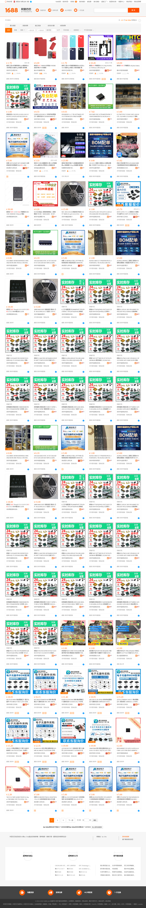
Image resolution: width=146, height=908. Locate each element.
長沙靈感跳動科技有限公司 (123, 656)
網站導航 (108, 901)
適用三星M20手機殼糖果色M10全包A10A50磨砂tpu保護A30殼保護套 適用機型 (73, 67)
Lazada (140, 904)
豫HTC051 (70, 869)
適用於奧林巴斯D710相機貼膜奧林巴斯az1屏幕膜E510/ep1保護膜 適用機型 (73, 164)
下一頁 (70, 820)
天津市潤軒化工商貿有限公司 (109, 872)
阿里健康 (128, 904)
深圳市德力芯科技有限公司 (40, 119)
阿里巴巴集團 (7, 904)
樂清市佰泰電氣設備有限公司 (121, 872)
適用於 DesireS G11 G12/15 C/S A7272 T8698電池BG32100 (17, 310)
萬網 (105, 904)
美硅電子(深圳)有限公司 (12, 168)
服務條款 (78, 901)
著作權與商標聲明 (61, 901)
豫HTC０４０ (71, 875)
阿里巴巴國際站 (17, 904)
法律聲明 (71, 901)
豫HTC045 (58, 872)
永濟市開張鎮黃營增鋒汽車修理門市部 (124, 865)
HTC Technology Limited (86, 865)
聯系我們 (101, 901)
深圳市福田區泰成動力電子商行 (123, 753)
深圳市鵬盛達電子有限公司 (68, 217)
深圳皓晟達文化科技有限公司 (123, 168)
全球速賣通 (38, 904)
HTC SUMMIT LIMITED (86, 869)
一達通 (134, 904)
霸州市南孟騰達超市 (130, 869)
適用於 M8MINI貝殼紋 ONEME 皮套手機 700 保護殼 (45, 67)
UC (109, 904)
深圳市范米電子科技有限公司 (12, 70)
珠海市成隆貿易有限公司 (131, 872)
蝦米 (81, 904)
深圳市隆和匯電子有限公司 (95, 70)
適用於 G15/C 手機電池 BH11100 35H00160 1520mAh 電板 (17, 213)
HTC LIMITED (71, 865)
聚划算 (54, 904)
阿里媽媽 (75, 904)
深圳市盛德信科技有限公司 (12, 119)
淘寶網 (45, 904)
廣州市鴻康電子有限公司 (40, 70)
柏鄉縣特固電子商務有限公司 (68, 168)
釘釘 (122, 904)
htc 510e (104, 837)
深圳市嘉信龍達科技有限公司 (68, 119)
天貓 (49, 904)
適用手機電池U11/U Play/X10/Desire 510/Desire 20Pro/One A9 (100, 67)
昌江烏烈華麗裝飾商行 (131, 865)
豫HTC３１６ (59, 875)
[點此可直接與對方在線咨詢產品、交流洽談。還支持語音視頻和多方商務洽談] (28, 79)
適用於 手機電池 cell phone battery (128, 65)
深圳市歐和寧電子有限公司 (123, 119)
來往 (118, 904)
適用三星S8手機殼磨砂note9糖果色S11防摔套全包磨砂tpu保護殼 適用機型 (17, 67)
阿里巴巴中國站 (28, 904)
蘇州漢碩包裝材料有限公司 (132, 875)
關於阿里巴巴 (93, 901)
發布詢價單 (125, 837)
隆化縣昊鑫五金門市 (106, 865)
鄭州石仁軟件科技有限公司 (120, 875)
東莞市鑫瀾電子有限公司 (40, 217)
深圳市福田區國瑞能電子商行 (95, 119)
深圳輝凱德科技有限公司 (12, 217)
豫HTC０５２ (83, 872)
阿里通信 (100, 904)
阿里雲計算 (87, 904)
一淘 (59, 904)
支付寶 (114, 904)
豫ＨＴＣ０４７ (60, 869)
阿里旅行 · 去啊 (66, 904)
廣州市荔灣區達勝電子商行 (123, 70)
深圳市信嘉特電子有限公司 (95, 168)
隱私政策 (85, 901)
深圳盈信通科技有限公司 (40, 168)
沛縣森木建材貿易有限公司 (108, 875)
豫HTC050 (70, 872)
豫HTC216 (82, 875)
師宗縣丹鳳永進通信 (106, 869)
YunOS (94, 904)
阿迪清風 (115, 869)
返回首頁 (88, 827)
